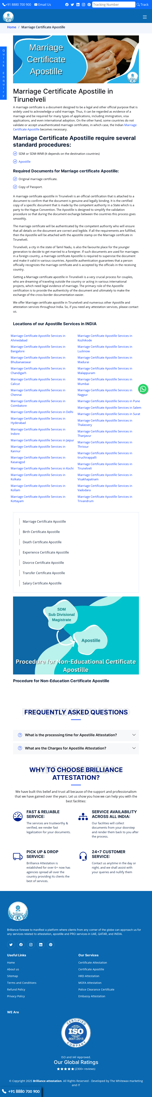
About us (13, 969)
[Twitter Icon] (11, 945)
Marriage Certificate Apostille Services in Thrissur (105, 444)
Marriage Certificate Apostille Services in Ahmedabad (38, 338)
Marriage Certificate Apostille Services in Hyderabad (38, 420)
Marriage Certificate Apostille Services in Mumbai (105, 381)
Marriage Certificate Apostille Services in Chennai (38, 392)
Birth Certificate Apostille (41, 532)
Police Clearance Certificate (96, 989)
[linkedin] (78, 4)
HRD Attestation (88, 976)
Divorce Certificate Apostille (43, 562)
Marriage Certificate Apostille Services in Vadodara (105, 488)
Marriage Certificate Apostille (44, 521)
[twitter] (72, 4)
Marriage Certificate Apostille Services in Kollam (38, 488)
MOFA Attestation (90, 982)
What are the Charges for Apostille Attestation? (65, 748)
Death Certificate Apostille (42, 542)
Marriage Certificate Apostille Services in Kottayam (38, 499)
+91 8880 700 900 (18, 4)
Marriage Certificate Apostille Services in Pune (109, 401)
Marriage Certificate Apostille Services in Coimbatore (38, 403)
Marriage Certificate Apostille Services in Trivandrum (105, 499)
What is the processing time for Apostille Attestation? (71, 735)
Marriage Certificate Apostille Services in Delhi (42, 412)
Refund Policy (16, 989)
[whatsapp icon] (143, 389)
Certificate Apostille (91, 969)
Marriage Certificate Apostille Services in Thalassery (105, 422)
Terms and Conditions (21, 982)
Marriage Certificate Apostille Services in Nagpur (105, 392)
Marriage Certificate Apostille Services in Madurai (105, 359)
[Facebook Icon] (21, 945)
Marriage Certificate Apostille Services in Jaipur (42, 440)
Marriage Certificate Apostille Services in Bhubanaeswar (38, 359)
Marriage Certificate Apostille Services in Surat (109, 414)
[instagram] (83, 4)
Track (144, 4)
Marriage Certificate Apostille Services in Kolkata (38, 477)
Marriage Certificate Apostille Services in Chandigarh (38, 370)
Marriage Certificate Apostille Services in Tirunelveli (105, 466)
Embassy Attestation (91, 996)
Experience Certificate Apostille (46, 552)
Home (11, 27)
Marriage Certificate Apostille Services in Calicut (38, 381)
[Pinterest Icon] (51, 945)
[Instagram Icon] (31, 945)
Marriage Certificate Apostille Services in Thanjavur (105, 433)
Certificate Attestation (92, 962)
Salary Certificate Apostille (42, 583)
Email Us (44, 4)
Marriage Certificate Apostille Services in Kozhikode (105, 338)
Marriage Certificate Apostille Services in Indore (38, 431)
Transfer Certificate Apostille (44, 573)
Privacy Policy (16, 996)
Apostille (24, 161)
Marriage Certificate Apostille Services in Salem (109, 407)
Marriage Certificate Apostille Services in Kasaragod (38, 459)
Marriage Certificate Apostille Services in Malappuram (105, 370)
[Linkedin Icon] (41, 945)
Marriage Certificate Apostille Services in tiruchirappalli (105, 455)
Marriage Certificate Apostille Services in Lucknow (105, 349)
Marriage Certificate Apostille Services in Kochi (42, 468)
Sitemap (12, 976)
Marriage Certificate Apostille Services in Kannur (38, 448)
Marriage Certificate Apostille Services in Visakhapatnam (105, 477)
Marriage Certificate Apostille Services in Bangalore (38, 349)
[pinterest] (89, 4)
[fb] (66, 4)
